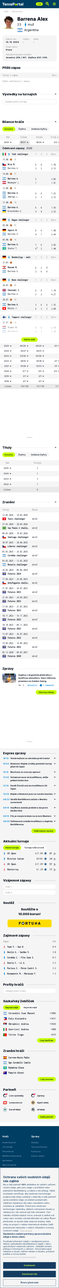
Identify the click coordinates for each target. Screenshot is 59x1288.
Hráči (6, 11)
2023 (6, 356)
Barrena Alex (17, 11)
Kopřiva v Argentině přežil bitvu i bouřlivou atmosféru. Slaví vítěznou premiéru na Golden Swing (37, 678)
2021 (6, 366)
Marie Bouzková (9, 1165)
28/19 (23, 361)
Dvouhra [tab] (9, 129)
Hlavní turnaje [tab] (12, 847)
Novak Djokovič (9, 1142)
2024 (6, 351)
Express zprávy (37, 1156)
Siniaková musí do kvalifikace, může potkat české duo (29, 779)
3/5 (40, 371)
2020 (6, 371)
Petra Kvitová (8, 1151)
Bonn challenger (20, 280)
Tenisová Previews (39, 1147)
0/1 (24, 381)
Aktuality (32, 685)
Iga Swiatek (7, 1160)
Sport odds (43, 1102)
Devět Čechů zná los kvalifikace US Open (28, 787)
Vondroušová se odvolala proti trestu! (30, 758)
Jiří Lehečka (7, 1147)
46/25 (39, 345)
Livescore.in (15, 1102)
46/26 (23, 345)
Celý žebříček (46, 1040)
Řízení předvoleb (29, 1282)
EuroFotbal (14, 1109)
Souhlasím (29, 1265)
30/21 (23, 351)
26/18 (39, 361)
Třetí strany (26, 1230)
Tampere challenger (22, 317)
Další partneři (46, 1117)
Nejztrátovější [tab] (30, 1007)
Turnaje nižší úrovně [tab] (34, 847)
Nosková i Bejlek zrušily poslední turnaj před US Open (31, 765)
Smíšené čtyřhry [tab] (39, 129)
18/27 (23, 142)
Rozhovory (36, 1151)
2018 (6, 381)
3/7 (24, 371)
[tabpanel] (29, 261)
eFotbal (41, 1109)
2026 (6, 142)
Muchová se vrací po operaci (25, 772)
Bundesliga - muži (21, 257)
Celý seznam (46, 1079)
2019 (6, 376)
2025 (6, 345)
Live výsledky (16, 1095)
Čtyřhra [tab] (22, 129)
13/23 (39, 366)
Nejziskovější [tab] (11, 1007)
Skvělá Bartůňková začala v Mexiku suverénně (28, 801)
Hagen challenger (20, 220)
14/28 (23, 366)
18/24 (39, 142)
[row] (29, 142)
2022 (6, 361)
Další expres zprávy (43, 831)
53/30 (23, 356)
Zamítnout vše (29, 1274)
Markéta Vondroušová (11, 1156)
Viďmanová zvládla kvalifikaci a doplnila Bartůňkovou (31, 823)
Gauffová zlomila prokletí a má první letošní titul (29, 809)
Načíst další (29, 339)
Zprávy (41, 1095)
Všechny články (46, 692)
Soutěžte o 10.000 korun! (29, 911)
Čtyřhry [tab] (21, 454)
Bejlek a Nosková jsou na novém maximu (31, 794)
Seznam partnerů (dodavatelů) (19, 1257)
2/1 (24, 376)
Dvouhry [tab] (9, 454)
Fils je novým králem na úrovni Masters (30, 816)
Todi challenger (20, 154)
